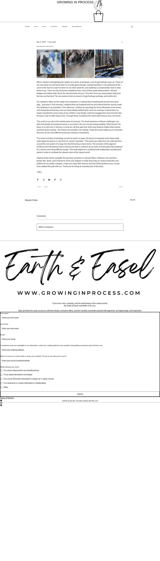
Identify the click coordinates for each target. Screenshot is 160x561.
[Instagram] (80, 403)
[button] (98, 16)
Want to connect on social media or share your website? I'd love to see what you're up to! (33, 356)
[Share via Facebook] (38, 179)
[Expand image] (51, 64)
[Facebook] (80, 400)
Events (44, 26)
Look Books (54, 26)
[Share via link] (55, 179)
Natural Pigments (76, 26)
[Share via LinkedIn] (49, 179)
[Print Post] (61, 179)
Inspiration (64, 26)
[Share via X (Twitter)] (43, 179)
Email (3, 335)
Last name (4, 324)
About (36, 26)
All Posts (27, 26)
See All (132, 200)
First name (4, 313)
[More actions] (122, 42)
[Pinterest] (80, 405)
